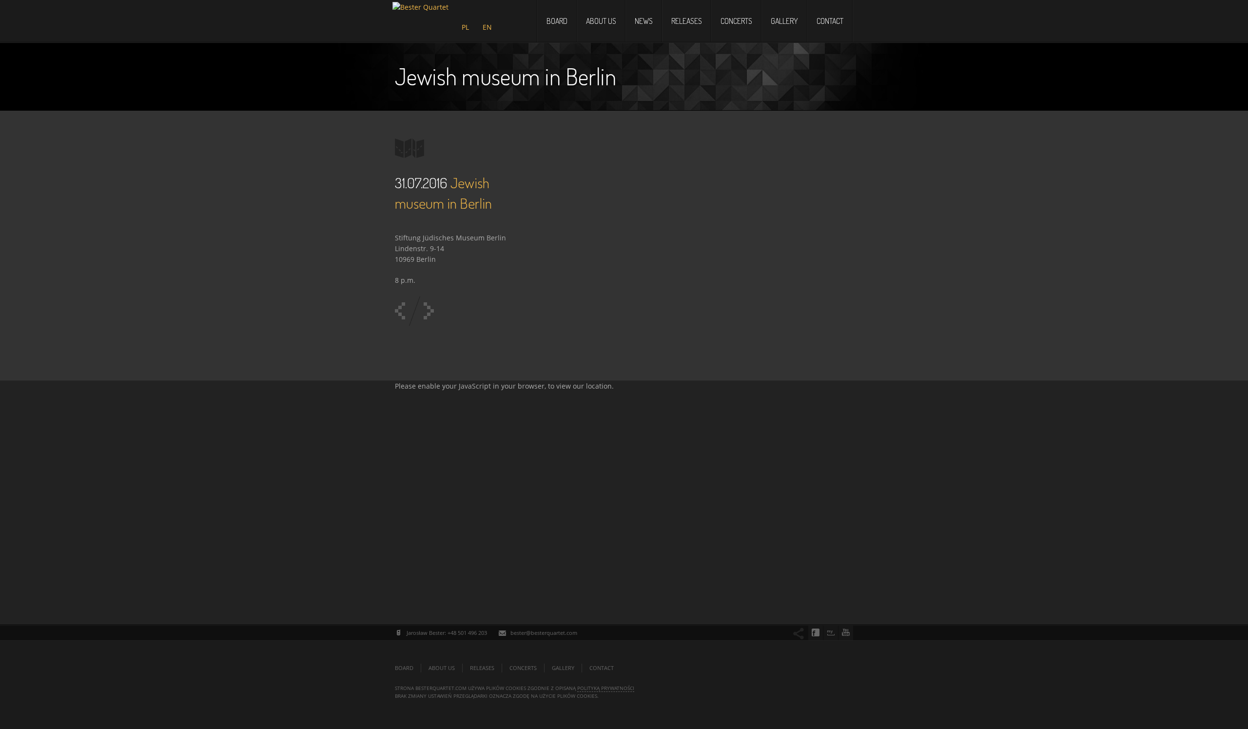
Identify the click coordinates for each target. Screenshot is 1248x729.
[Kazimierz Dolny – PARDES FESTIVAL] (400, 310)
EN (487, 27)
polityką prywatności (605, 688)
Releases (686, 21)
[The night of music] (429, 310)
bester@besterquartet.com (543, 632)
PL (465, 27)
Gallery (784, 21)
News (644, 21)
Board (556, 21)
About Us (601, 21)
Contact (830, 21)
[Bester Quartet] (420, 18)
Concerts (736, 21)
